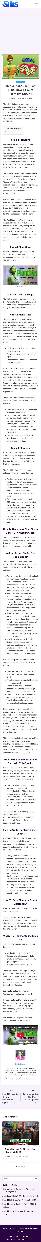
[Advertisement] (20, 29)
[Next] (35, 1143)
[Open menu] (36, 4)
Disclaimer (10, 1239)
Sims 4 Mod (20, 82)
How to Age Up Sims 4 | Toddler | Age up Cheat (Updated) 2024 (30, 1097)
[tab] (16, 1166)
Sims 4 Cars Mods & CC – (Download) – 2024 (20, 1196)
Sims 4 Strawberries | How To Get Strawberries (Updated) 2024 (10, 1097)
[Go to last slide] (6, 1143)
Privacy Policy (26, 1236)
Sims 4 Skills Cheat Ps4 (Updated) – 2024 (19, 1200)
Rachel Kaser (15, 98)
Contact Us (13, 1236)
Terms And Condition (26, 1239)
